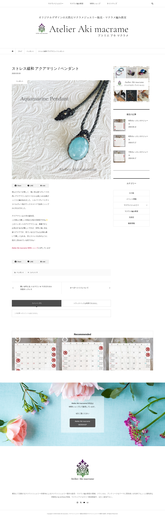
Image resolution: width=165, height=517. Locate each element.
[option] (35, 354)
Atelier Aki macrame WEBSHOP (82, 423)
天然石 (131, 217)
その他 (131, 193)
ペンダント (20, 272)
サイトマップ (112, 3)
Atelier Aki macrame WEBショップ (25, 248)
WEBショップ (95, 3)
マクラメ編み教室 (76, 3)
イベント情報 (131, 199)
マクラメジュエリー (55, 3)
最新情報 (131, 223)
